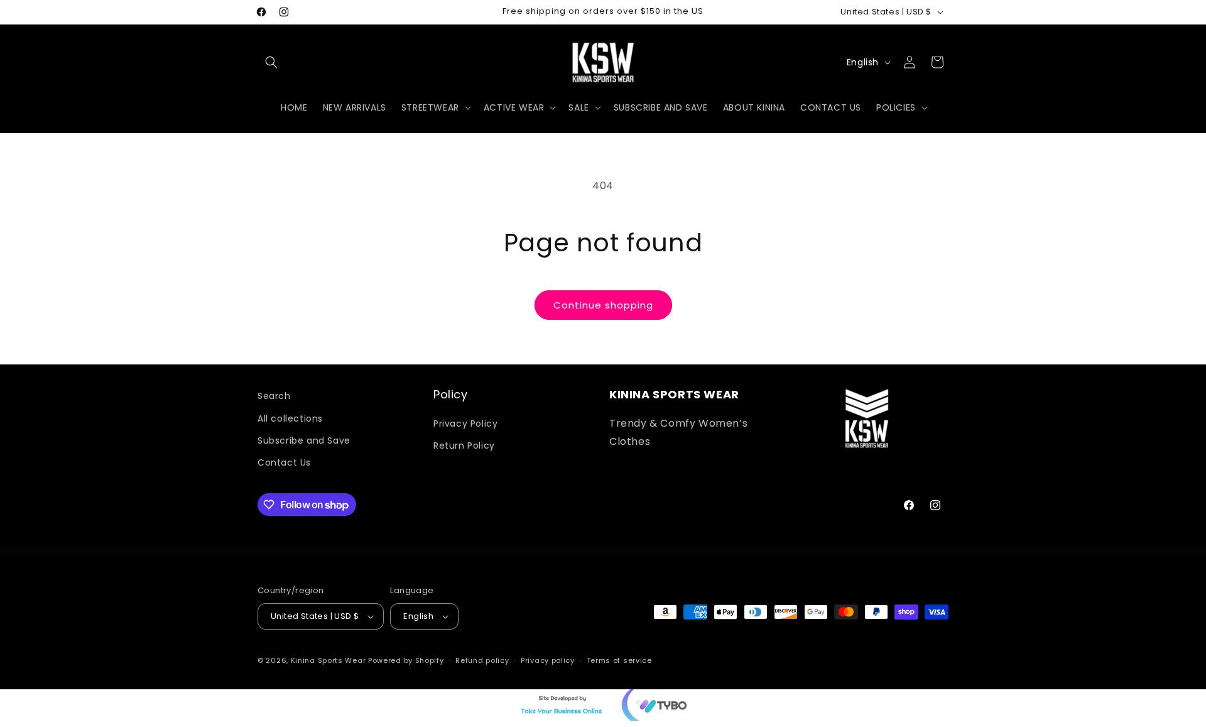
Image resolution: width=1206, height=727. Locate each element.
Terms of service (619, 660)
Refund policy (482, 660)
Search (274, 396)
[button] (271, 62)
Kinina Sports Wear (328, 660)
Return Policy (464, 445)
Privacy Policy (465, 423)
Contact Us (284, 462)
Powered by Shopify (406, 660)
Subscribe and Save (304, 440)
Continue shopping (603, 305)
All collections (290, 418)
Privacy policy (548, 660)
